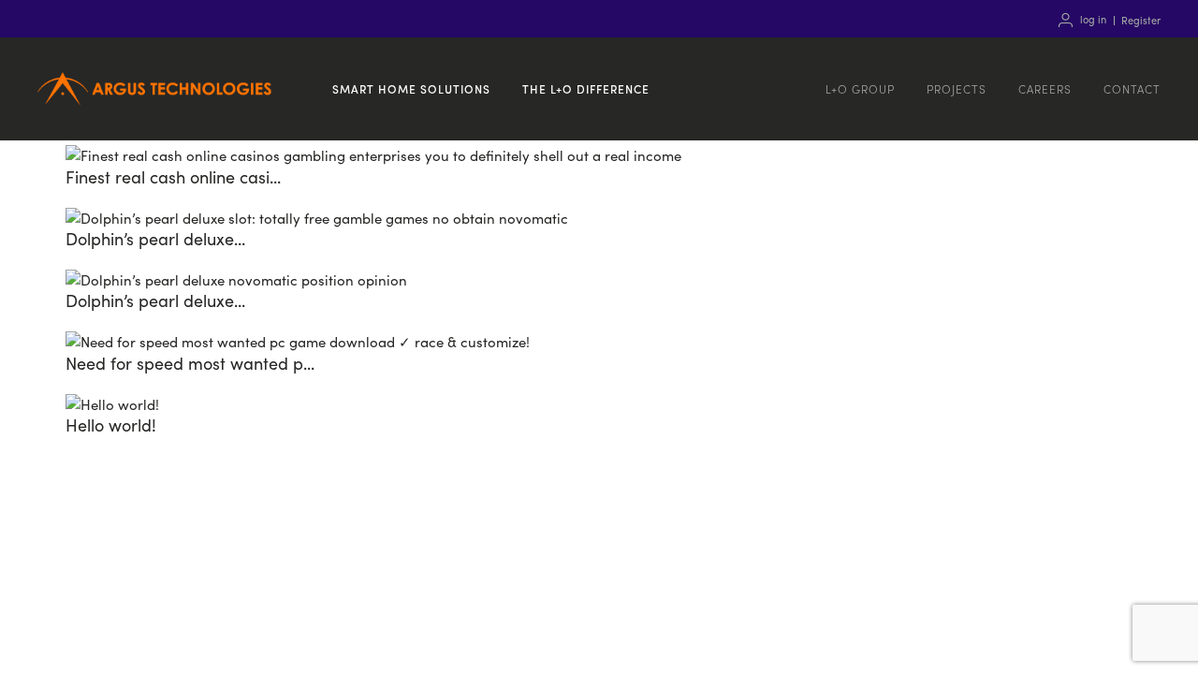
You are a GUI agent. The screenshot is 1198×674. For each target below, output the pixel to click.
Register (1141, 19)
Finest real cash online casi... (173, 176)
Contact (1132, 88)
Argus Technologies (154, 110)
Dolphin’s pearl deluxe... (155, 238)
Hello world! (111, 424)
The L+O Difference (586, 88)
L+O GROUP (860, 88)
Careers (1045, 88)
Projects (956, 88)
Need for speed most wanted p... (190, 362)
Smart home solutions (411, 88)
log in (1093, 19)
